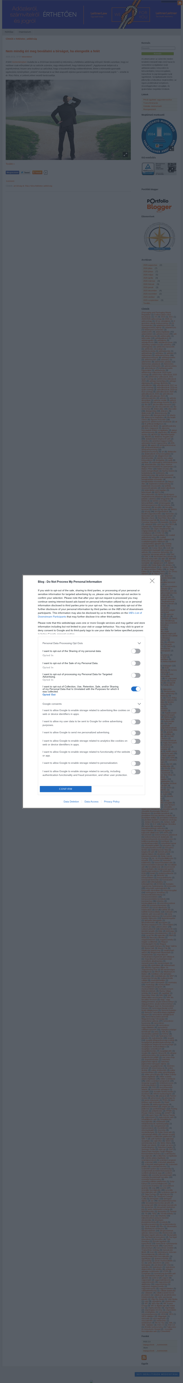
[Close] (153, 582)
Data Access (91, 801)
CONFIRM (65, 789)
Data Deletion (71, 801)
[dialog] (91, 691)
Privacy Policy (112, 801)
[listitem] (91, 643)
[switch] (135, 651)
